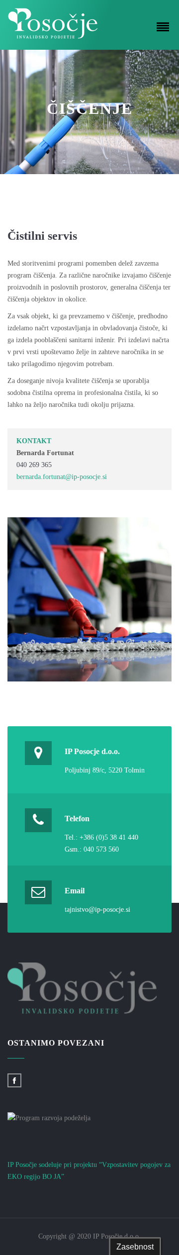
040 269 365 (34, 465)
